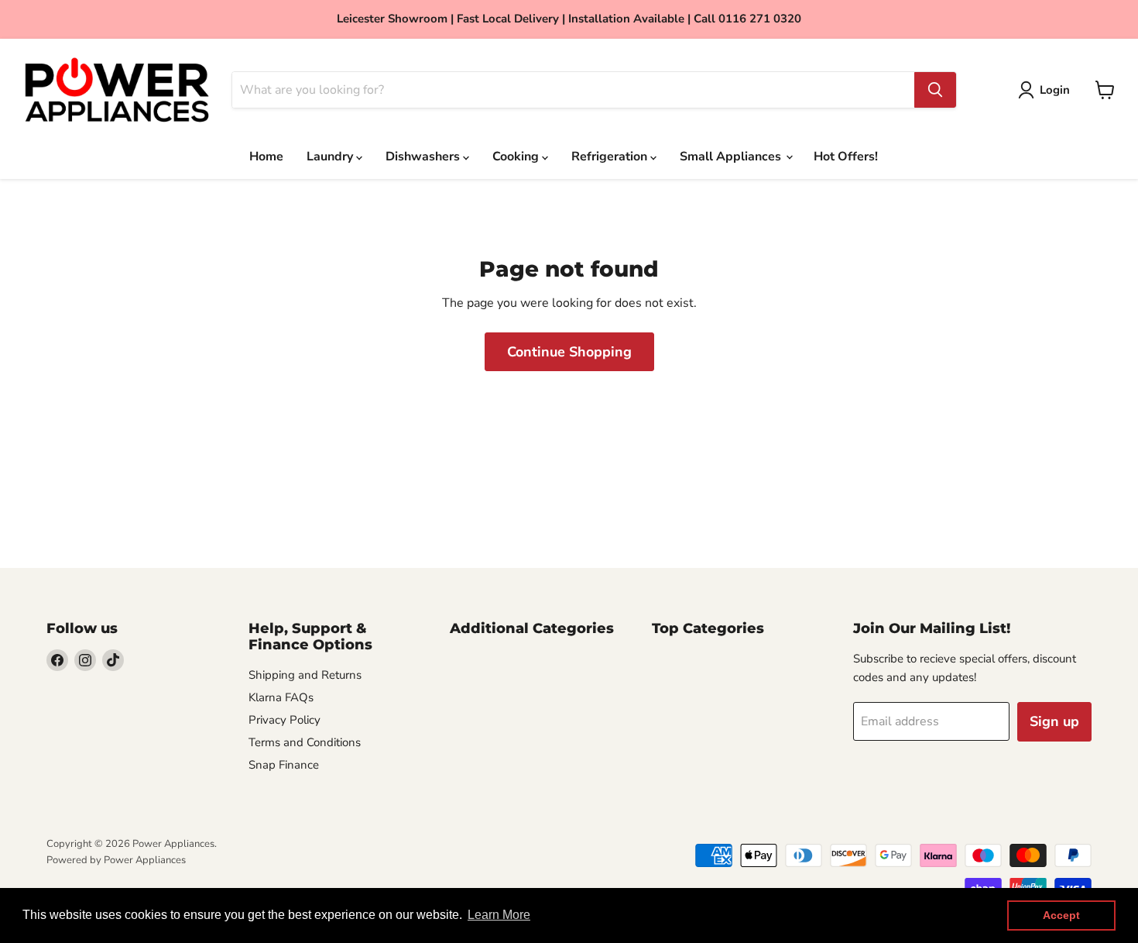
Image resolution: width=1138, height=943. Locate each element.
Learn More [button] (499, 914)
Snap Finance (284, 765)
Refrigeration (610, 156)
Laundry (331, 156)
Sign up (1054, 721)
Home (266, 156)
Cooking (517, 156)
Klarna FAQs (281, 697)
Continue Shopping (569, 351)
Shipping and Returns (305, 675)
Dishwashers (424, 156)
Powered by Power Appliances (116, 860)
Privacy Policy (284, 720)
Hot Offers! (846, 156)
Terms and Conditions (305, 742)
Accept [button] (1061, 915)
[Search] (935, 90)
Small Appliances (732, 156)
